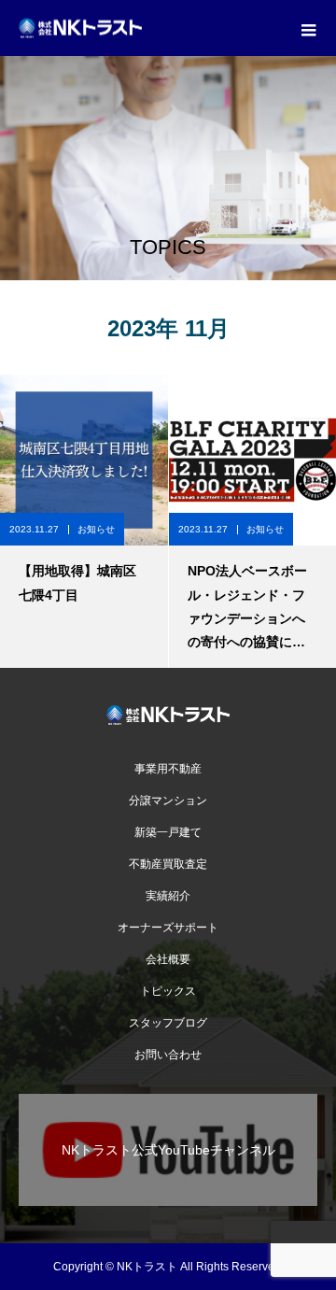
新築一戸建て (168, 832)
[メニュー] (308, 28)
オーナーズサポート (168, 927)
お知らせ (96, 529)
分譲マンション (168, 800)
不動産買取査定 (168, 864)
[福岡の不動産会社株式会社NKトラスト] (168, 715)
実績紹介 (168, 895)
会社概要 (168, 959)
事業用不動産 (173, 768)
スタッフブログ (168, 1022)
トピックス (168, 991)
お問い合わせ (168, 1054)
